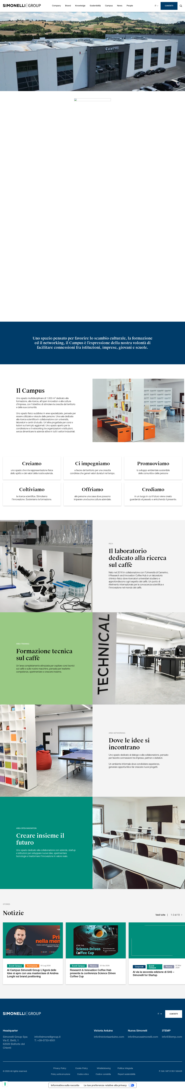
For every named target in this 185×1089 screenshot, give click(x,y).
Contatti (169, 6)
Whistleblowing (104, 1069)
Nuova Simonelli (137, 1031)
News (119, 6)
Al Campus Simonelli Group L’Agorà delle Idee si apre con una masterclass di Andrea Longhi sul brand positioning (32, 973)
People (130, 6)
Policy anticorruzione (60, 1074)
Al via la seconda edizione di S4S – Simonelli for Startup (153, 974)
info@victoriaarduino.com (109, 1037)
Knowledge (80, 6)
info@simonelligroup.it (47, 1037)
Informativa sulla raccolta (65, 1085)
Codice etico (83, 1074)
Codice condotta (103, 1074)
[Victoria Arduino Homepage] (22, 6)
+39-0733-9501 (46, 1040)
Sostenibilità (95, 6)
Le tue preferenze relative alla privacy (105, 1085)
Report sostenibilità (126, 1074)
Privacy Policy (59, 1069)
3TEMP (166, 1031)
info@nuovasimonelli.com (143, 1037)
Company (56, 6)
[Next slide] (181, 915)
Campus (109, 6)
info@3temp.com (172, 1037)
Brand (68, 6)
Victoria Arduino (103, 1031)
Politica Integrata (125, 1069)
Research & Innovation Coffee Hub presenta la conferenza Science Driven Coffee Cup (93, 973)
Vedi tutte (160, 915)
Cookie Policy (81, 1069)
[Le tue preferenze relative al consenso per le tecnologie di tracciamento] (5, 1084)
